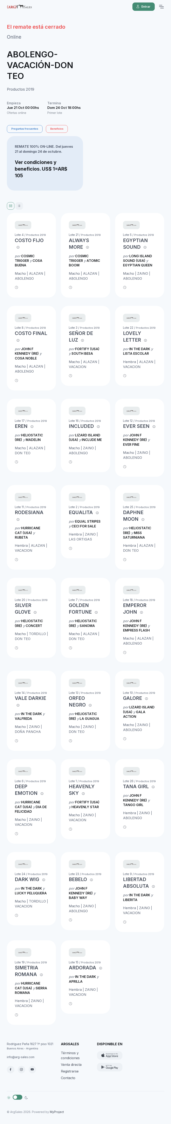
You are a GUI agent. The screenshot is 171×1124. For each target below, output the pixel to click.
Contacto (68, 1078)
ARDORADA (82, 968)
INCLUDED (81, 426)
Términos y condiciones (70, 1055)
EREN (21, 426)
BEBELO (78, 879)
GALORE (132, 698)
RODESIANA (29, 512)
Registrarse (70, 1071)
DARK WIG (27, 879)
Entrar (145, 6)
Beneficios (56, 128)
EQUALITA (81, 512)
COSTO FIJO (29, 240)
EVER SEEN (136, 426)
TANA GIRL (136, 786)
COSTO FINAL (31, 333)
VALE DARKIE (30, 698)
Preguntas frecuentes (24, 128)
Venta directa (71, 1064)
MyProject (57, 1112)
